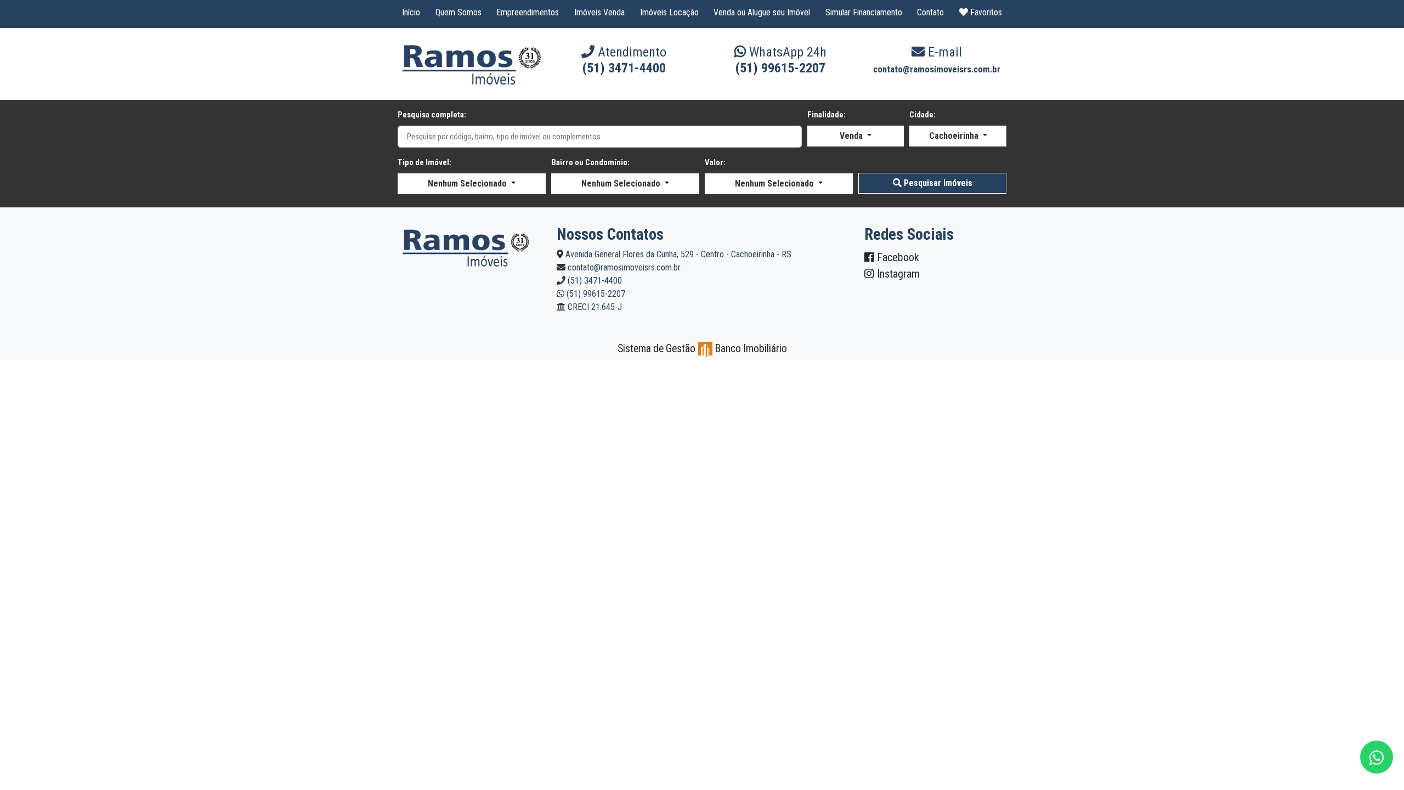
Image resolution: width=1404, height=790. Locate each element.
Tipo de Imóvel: (424, 162)
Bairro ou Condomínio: (590, 162)
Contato (930, 12)
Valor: (715, 162)
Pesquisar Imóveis (937, 183)
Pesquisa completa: (432, 115)
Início (411, 12)
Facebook (896, 257)
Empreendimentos (527, 12)
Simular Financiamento (863, 12)
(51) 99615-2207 (780, 68)
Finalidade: (826, 115)
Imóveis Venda (599, 12)
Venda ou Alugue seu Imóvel (762, 12)
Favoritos (985, 12)
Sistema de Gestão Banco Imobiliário (702, 348)
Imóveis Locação (669, 12)
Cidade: (922, 115)
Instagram (897, 273)
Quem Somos (458, 12)
